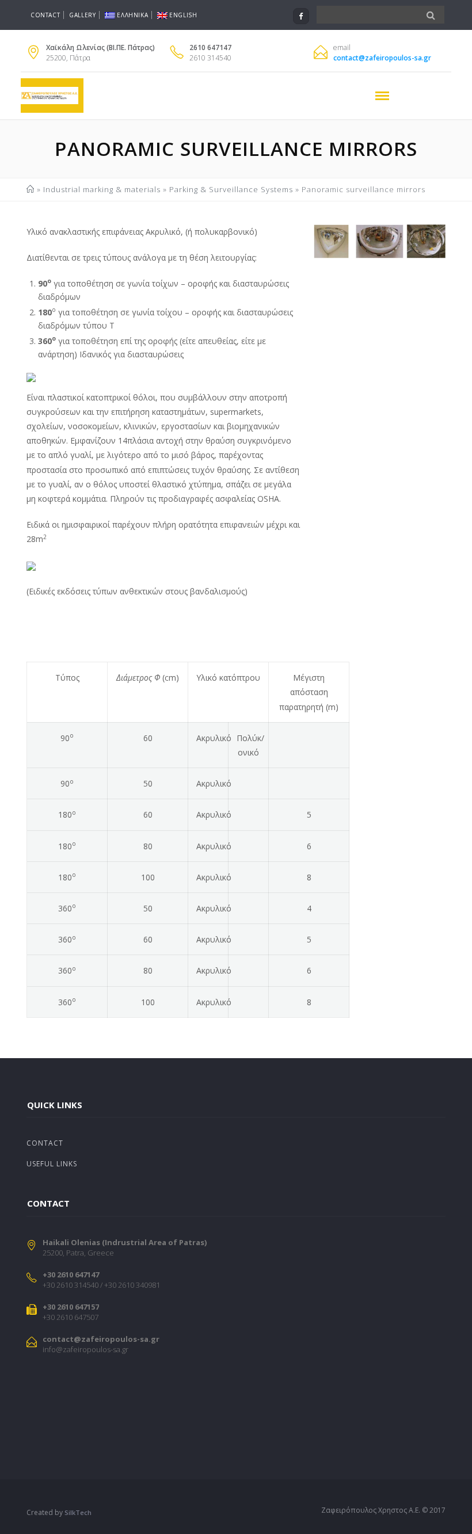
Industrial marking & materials (102, 189)
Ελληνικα (132, 15)
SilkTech (78, 1512)
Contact (45, 15)
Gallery (82, 15)
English (183, 15)
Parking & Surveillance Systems (231, 189)
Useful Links (51, 1164)
